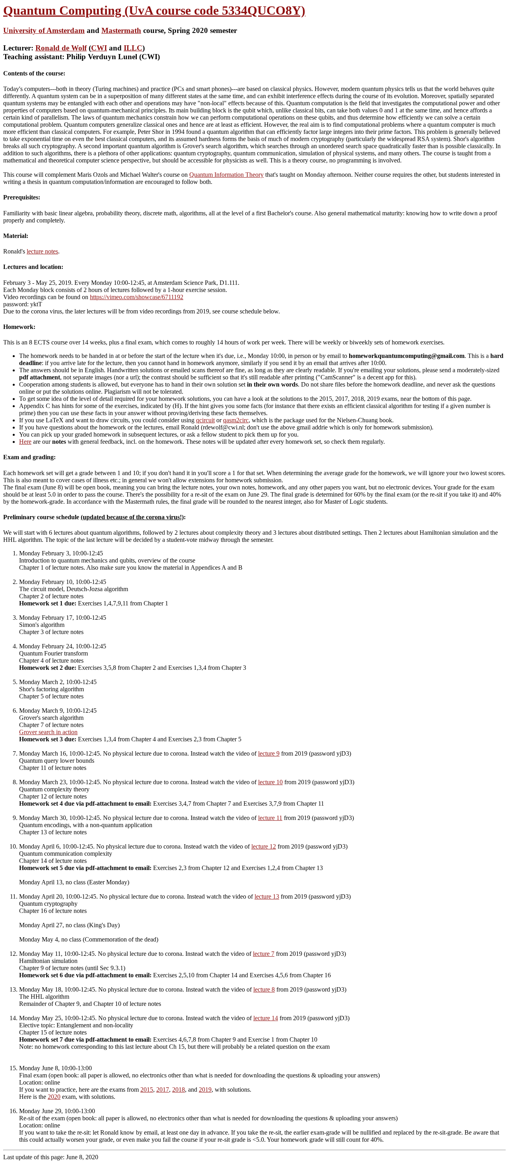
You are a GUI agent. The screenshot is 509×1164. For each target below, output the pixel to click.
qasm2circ (236, 420)
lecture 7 (263, 953)
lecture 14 (265, 1018)
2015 (146, 1089)
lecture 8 (264, 989)
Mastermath (121, 30)
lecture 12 (263, 846)
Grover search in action (48, 732)
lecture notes (42, 251)
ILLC (133, 48)
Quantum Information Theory (226, 174)
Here (25, 441)
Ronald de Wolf (61, 48)
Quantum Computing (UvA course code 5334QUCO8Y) (154, 10)
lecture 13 (266, 896)
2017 (162, 1089)
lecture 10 (270, 782)
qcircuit (205, 420)
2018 (178, 1089)
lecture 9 (269, 753)
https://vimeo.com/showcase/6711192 (136, 297)
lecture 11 (270, 817)
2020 (54, 1096)
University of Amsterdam (44, 30)
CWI (99, 48)
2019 (205, 1089)
